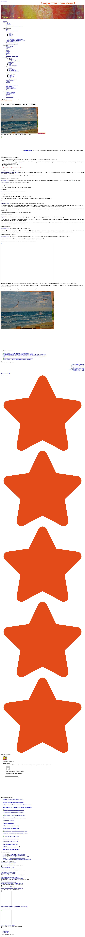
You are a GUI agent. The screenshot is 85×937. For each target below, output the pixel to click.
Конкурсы (8, 95)
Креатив (8, 23)
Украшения (8, 47)
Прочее (7, 89)
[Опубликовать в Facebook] (78, 364)
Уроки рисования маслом (11, 42)
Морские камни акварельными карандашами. (35, 356)
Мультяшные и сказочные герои (15, 39)
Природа (10, 35)
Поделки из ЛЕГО (10, 80)
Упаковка (8, 81)
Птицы (10, 36)
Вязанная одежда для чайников (18, 854)
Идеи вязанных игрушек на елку (11, 828)
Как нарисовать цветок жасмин (26, 358)
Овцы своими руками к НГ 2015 (8, 873)
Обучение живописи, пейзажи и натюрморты (35, 354)
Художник (8, 24)
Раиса (4, 855)
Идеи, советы (9, 86)
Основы (7, 29)
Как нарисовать (41, 133)
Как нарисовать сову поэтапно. (25, 359)
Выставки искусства (10, 92)
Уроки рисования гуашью (12, 44)
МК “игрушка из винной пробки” (11, 849)
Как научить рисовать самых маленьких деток (35, 355)
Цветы (9, 33)
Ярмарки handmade (10, 93)
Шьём (7, 48)
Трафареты (10, 77)
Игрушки (8, 53)
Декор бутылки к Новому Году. (10, 844)
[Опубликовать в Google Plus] (77, 365)
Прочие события (9, 97)
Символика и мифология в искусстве (14, 25)
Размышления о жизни (11, 88)
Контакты (5, 932)
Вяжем (7, 50)
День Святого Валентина (14, 60)
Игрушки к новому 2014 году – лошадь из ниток (12, 883)
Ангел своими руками (8, 823)
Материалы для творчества (12, 85)
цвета (20, 161)
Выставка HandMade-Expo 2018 (22, 856)
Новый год (10, 59)
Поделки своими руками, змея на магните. (13, 802)
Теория (10, 75)
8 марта (10, 63)
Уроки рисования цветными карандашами (15, 40)
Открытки (8, 72)
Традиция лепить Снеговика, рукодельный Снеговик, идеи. (17, 807)
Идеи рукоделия (9, 46)
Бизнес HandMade (10, 87)
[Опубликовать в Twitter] (78, 370)
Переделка (8, 54)
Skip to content (4, 1)
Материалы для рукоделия (12, 56)
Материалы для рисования (12, 30)
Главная (5, 21)
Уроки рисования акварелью (12, 41)
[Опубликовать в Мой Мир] (77, 368)
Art (6, 27)
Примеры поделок (12, 79)
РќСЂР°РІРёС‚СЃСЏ (5, 373)
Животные (10, 34)
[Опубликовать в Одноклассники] (76, 369)
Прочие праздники (12, 65)
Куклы (7, 52)
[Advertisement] (42, 339)
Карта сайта (6, 931)
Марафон (8, 94)
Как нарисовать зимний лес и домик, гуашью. (14, 817)
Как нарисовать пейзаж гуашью (26, 353)
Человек (10, 38)
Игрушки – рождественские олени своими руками (15, 833)
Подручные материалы (13, 71)
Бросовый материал (12, 70)
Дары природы (11, 69)
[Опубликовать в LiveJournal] (77, 366)
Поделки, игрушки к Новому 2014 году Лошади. (12, 888)
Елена (4, 858)
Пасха (9, 64)
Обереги (8, 82)
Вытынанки (11, 76)
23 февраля (10, 62)
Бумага (10, 68)
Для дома (8, 51)
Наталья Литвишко (7, 859)
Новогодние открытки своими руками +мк (13, 812)
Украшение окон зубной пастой (10, 838)
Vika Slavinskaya (6, 856)
